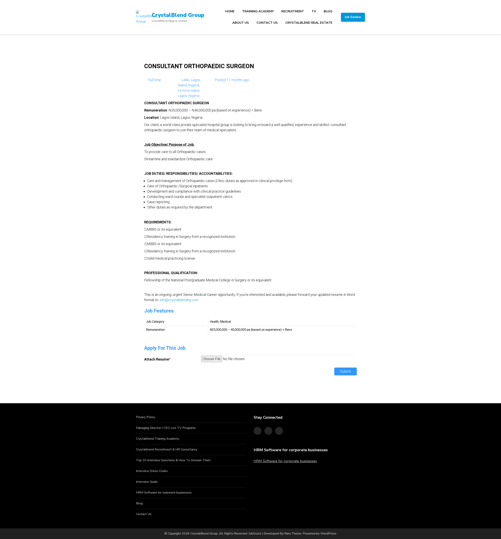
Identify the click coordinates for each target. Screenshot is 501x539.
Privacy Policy (145, 417)
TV (314, 11)
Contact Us (143, 514)
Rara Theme (292, 533)
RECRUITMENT (292, 11)
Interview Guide (147, 482)
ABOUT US (240, 23)
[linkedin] (279, 431)
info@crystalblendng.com (179, 300)
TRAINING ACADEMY (258, 11)
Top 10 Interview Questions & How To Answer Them (173, 460)
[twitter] (268, 431)
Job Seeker (353, 17)
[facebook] (257, 431)
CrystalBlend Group (178, 15)
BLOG (328, 11)
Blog (139, 503)
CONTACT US (267, 23)
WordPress (328, 533)
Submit (345, 371)
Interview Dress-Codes (152, 471)
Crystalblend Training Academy (157, 439)
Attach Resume (157, 359)
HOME (229, 11)
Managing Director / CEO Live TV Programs (166, 428)
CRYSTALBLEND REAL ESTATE (308, 23)
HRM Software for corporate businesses (164, 492)
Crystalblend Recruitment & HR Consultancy (166, 449)
